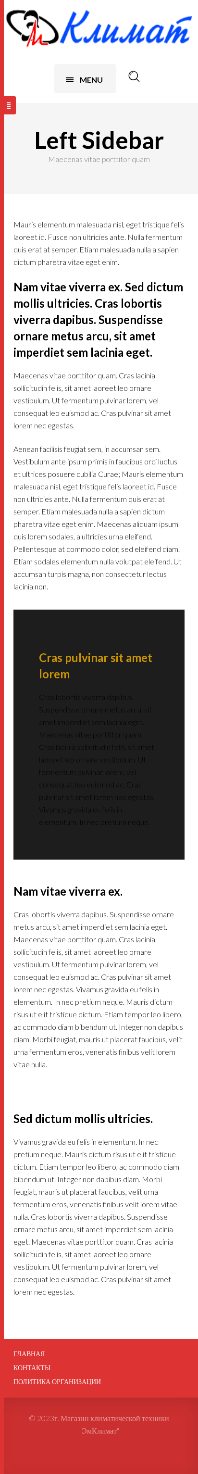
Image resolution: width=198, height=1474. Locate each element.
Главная (29, 1354)
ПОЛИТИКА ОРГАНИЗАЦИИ (57, 1382)
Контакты (31, 1368)
